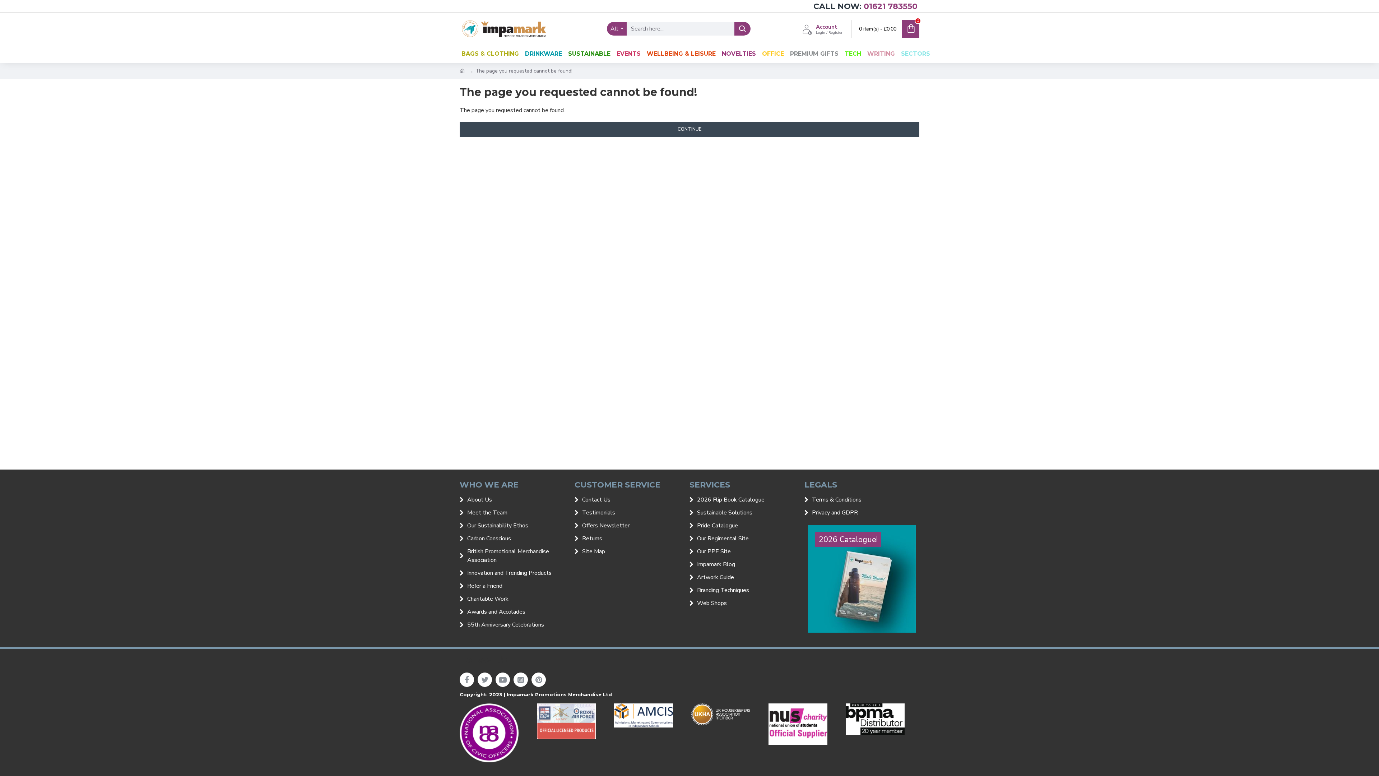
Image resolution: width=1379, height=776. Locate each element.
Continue (689, 129)
